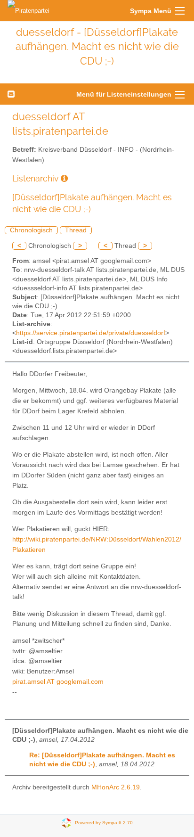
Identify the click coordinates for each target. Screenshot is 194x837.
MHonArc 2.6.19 (115, 787)
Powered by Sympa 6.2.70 (104, 822)
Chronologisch (31, 230)
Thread (76, 230)
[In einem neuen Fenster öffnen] (64, 178)
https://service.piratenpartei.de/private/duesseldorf (90, 332)
